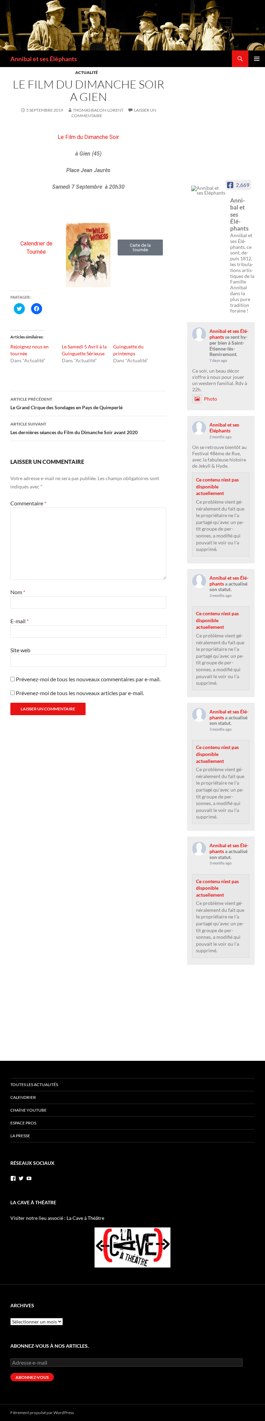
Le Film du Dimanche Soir (88, 137)
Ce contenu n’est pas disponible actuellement (217, 486)
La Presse (20, 1135)
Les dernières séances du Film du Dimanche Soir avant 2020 (74, 428)
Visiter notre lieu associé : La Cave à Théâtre (57, 1218)
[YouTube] (29, 1178)
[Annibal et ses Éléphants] (208, 190)
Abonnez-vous (32, 1377)
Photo (210, 399)
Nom (17, 592)
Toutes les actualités (34, 1084)
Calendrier (23, 1097)
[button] (140, 247)
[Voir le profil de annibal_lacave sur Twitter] (21, 1178)
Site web (20, 650)
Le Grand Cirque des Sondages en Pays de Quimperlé (66, 403)
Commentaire (28, 503)
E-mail (19, 621)
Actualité (86, 72)
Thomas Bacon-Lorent (98, 110)
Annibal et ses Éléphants (43, 59)
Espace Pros (23, 1122)
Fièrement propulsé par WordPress (42, 1412)
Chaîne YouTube (28, 1110)
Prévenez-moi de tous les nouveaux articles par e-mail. (80, 693)
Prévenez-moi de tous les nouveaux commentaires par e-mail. (88, 679)
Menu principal (256, 58)
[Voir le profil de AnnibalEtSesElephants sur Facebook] (13, 1178)
